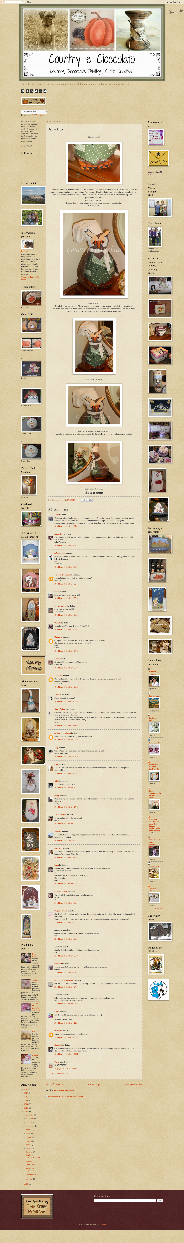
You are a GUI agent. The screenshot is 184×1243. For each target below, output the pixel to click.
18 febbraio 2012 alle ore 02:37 (66, 567)
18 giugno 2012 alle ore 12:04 (65, 1069)
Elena (56, 659)
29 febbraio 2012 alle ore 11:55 (66, 1054)
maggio (29, 1141)
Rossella (58, 1045)
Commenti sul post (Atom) (64, 1090)
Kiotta (56, 1012)
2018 (26, 1089)
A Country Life (60, 815)
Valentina (58, 676)
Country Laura (154, 696)
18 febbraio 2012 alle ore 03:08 (66, 598)
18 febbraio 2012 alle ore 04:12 (66, 651)
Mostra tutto (159, 908)
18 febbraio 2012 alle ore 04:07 (66, 629)
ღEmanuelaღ (59, 553)
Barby (56, 795)
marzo (29, 1148)
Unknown (58, 637)
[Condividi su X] (87, 500)
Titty (56, 748)
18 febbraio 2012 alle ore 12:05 (66, 725)
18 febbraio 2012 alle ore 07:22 (66, 687)
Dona (56, 865)
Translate (40, 115)
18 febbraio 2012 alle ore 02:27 (66, 545)
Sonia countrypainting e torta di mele (155, 794)
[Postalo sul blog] (84, 500)
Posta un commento (59, 1074)
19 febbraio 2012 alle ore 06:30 (66, 757)
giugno (29, 1137)
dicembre (30, 1115)
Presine (35, 1055)
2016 (26, 1097)
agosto (29, 1130)
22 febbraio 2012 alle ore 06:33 (66, 973)
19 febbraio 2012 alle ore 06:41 (66, 773)
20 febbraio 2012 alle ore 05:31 (66, 840)
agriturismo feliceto (62, 733)
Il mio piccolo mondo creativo (154, 842)
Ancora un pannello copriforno (36, 1007)
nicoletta (58, 695)
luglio (28, 1133)
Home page (94, 1084)
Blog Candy (34, 955)
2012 (26, 1112)
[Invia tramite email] (82, 500)
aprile (28, 1145)
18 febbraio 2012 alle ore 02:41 (66, 584)
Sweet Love (30, 1165)
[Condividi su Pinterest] (92, 500)
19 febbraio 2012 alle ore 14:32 (66, 807)
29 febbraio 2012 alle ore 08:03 (66, 1037)
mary (26, 251)
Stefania (57, 831)
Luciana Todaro (60, 892)
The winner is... (32, 1174)
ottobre (29, 1122)
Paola (56, 1062)
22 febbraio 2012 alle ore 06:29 (66, 939)
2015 (26, 1101)
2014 (26, 1104)
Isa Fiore (58, 964)
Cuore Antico (59, 709)
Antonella (58, 534)
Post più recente (54, 1084)
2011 (26, 1184)
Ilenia (56, 592)
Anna (56, 515)
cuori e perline (60, 606)
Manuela (57, 848)
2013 (26, 1108)
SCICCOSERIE (155, 742)
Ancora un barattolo (30, 1170)
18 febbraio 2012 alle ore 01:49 (66, 526)
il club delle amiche (62, 575)
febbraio (29, 1152)
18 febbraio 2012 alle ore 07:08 (66, 668)
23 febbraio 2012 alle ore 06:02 (66, 1004)
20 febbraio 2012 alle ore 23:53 (66, 884)
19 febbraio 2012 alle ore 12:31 (66, 788)
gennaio (29, 1179)
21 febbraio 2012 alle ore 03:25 (66, 922)
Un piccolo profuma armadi (33, 1156)
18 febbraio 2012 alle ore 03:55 (66, 615)
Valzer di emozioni (152, 673)
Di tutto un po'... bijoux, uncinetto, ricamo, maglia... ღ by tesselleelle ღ (154, 825)
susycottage (154, 866)
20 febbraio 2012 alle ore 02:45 (66, 824)
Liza (56, 764)
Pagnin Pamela (60, 911)
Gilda (56, 781)
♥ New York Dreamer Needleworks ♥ (155, 767)
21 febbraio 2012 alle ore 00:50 (66, 903)
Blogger (103, 1224)
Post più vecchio (134, 1084)
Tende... (35, 980)
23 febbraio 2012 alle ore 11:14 (66, 1023)
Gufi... (34, 1032)
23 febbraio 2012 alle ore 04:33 (66, 987)
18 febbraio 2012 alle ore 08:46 (66, 701)
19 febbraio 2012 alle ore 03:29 (66, 740)
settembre (30, 1126)
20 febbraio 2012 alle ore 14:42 (66, 857)
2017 (26, 1093)
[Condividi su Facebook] (89, 500)
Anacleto (29, 1161)
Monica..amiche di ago (63, 980)
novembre (30, 1119)
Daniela (57, 623)
